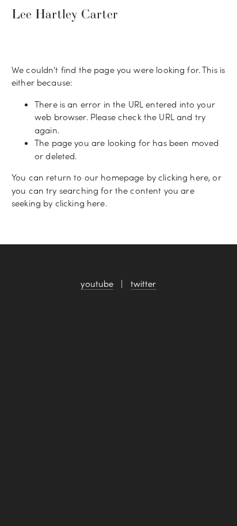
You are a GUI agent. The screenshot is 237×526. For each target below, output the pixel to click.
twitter (143, 283)
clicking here (183, 177)
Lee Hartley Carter (65, 14)
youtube (97, 283)
